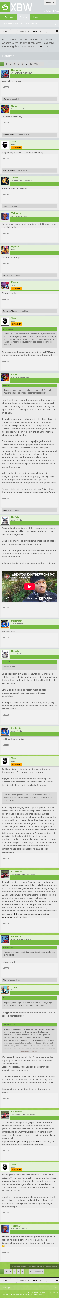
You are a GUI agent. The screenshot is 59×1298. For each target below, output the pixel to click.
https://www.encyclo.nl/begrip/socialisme (21, 1141)
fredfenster (16, 621)
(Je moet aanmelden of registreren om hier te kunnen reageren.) (34, 1266)
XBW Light (6, 1288)
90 (31, 64)
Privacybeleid (53, 1292)
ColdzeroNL (17, 871)
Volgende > (38, 64)
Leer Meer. (43, 46)
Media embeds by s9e (33, 1294)
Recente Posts (30, 23)
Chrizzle (14, 311)
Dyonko (15, 247)
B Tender (6, 99)
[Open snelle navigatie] (57, 31)
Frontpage (9, 17)
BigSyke (15, 517)
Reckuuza (16, 70)
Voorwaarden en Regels (37, 1292)
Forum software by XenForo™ (13, 1294)
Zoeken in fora (12, 23)
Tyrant (14, 987)
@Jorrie (5, 1236)
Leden (36, 17)
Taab (13, 142)
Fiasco (14, 135)
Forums (23, 17)
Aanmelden (50, 3)
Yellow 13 (16, 213)
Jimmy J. (6, 510)
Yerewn (14, 178)
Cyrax (14, 106)
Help (55, 1288)
